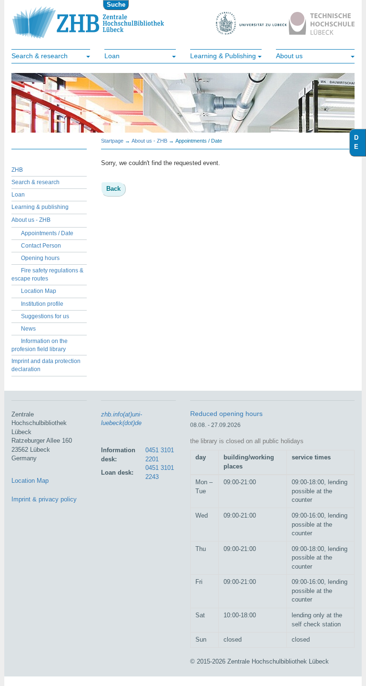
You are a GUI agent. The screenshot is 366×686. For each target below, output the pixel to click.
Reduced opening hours (226, 413)
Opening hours (40, 258)
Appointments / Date (47, 233)
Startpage (112, 141)
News (28, 328)
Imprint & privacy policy (44, 499)
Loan (112, 56)
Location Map (38, 291)
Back (113, 188)
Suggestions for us (45, 316)
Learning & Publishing (223, 56)
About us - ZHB (31, 220)
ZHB (17, 169)
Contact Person (41, 245)
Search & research (39, 56)
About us (289, 56)
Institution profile (42, 304)
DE (360, 142)
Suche (116, 4)
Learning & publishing (40, 207)
